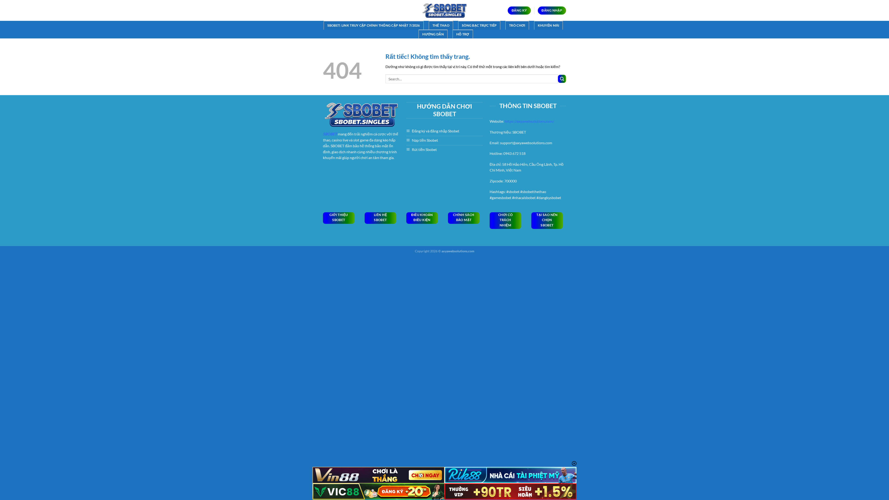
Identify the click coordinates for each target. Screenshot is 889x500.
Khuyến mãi (548, 25)
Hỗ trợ (462, 34)
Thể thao (440, 25)
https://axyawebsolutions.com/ (529, 121)
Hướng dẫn (433, 34)
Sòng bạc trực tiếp (479, 25)
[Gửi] (562, 79)
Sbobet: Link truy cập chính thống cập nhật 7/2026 (373, 25)
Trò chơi (517, 25)
